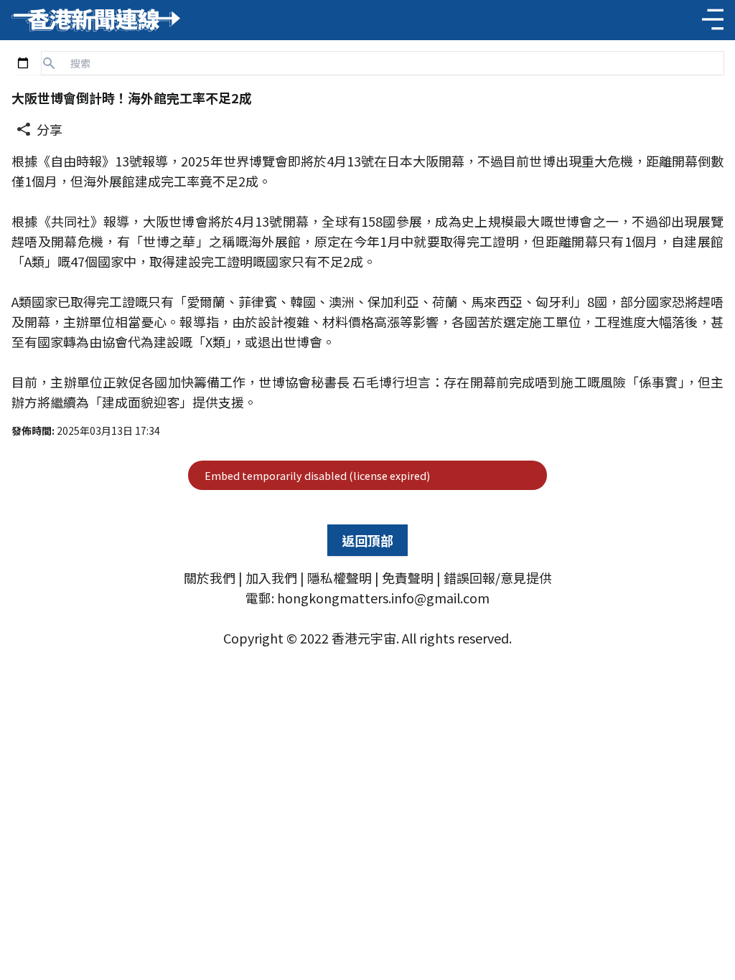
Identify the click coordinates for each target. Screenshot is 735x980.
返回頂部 (367, 540)
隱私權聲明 (339, 577)
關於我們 (209, 577)
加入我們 (271, 577)
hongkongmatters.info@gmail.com (383, 597)
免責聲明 (408, 577)
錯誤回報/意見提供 (498, 577)
